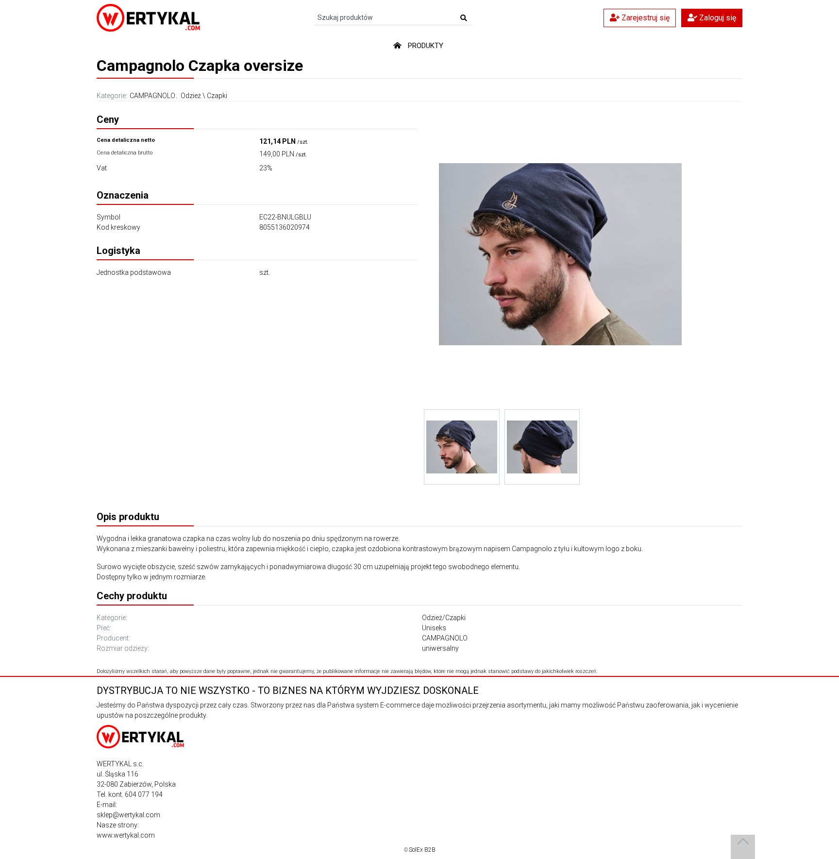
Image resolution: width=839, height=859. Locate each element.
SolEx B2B (422, 849)
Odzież (191, 96)
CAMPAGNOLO (152, 96)
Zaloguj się (716, 17)
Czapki (217, 96)
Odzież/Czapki (444, 618)
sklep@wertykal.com (128, 815)
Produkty (425, 45)
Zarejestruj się (645, 17)
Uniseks (434, 628)
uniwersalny (440, 648)
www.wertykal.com (126, 835)
